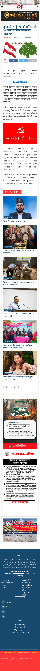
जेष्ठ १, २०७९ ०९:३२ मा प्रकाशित (22, 38)
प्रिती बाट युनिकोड (23, 658)
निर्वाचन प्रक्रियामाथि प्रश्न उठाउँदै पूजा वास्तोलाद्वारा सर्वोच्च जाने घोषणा (18, 378)
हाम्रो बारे (29, 661)
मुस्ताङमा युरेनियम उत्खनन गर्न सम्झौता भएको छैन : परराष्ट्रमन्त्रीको (18, 315)
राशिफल (33, 658)
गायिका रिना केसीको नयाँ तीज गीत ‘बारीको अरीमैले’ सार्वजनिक (18, 251)
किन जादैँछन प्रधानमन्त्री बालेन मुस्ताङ (14, 221)
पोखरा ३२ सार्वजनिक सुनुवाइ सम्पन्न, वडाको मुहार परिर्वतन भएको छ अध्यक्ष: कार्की (17, 346)
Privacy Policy (4, 658)
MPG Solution (5, 655)
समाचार (3, 661)
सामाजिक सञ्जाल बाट (19, 661)
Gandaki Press (25, 652)
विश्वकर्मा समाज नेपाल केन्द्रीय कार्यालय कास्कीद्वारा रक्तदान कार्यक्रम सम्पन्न (18, 283)
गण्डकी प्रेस (6, 38)
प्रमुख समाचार (8, 217)
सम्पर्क (9, 661)
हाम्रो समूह (3, 664)
